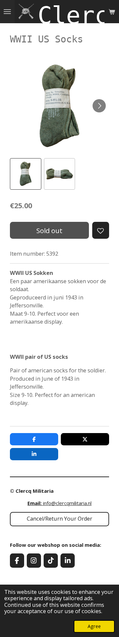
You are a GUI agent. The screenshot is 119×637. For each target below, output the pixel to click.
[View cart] (111, 11)
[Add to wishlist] (100, 230)
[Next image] (99, 105)
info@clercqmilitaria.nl (59, 503)
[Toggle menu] (7, 11)
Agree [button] (94, 626)
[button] (25, 174)
